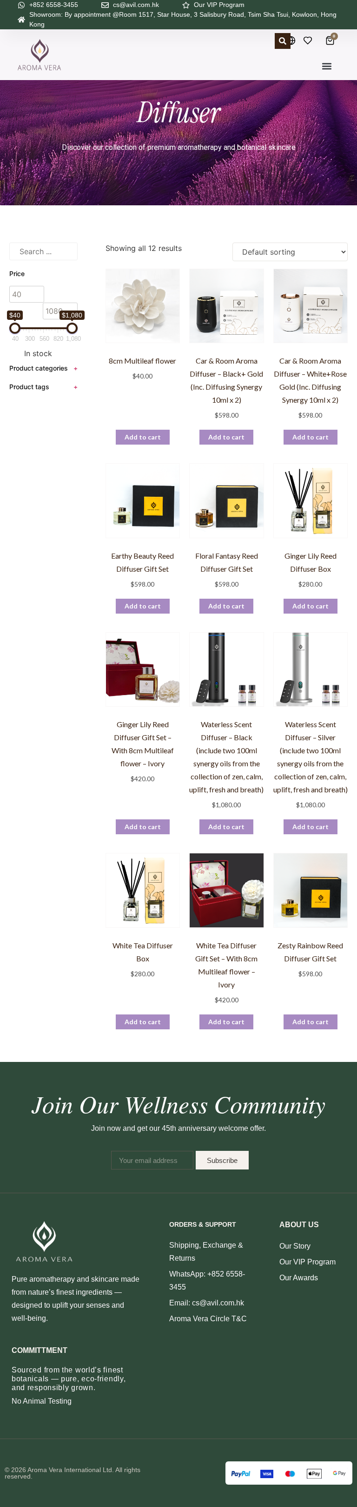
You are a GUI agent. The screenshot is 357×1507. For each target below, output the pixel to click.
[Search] (283, 41)
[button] (327, 66)
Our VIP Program (307, 1262)
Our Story (295, 1246)
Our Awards (298, 1278)
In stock (38, 353)
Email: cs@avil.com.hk (206, 1303)
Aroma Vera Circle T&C (208, 1319)
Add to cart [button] (143, 437)
